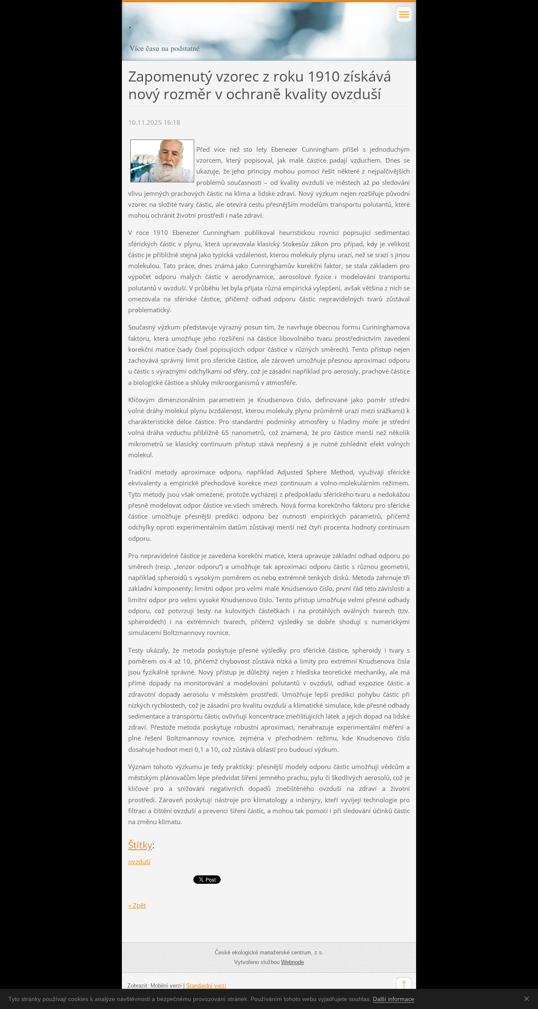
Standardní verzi (206, 986)
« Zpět (137, 905)
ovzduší (139, 861)
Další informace (393, 999)
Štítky (140, 844)
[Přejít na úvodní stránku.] (269, 33)
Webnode (292, 962)
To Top (404, 985)
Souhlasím (528, 998)
